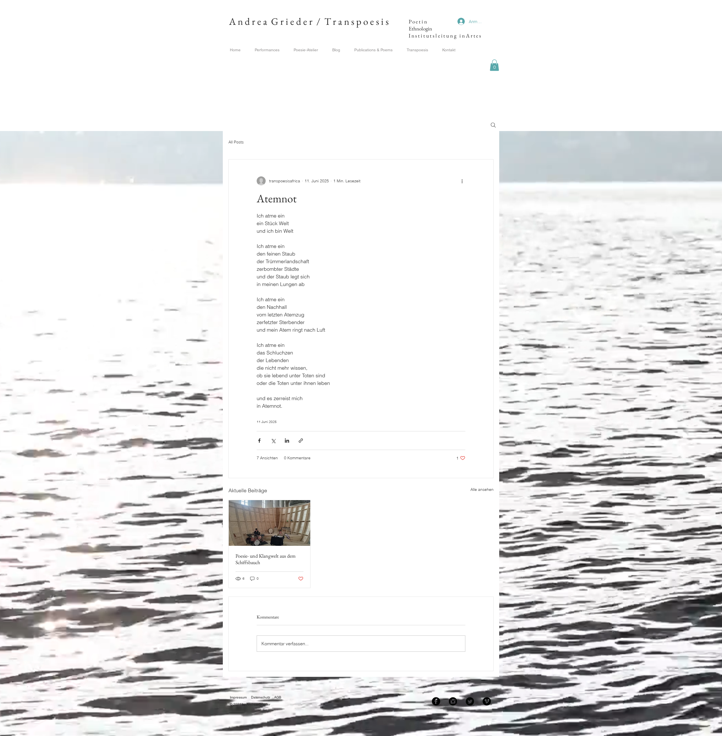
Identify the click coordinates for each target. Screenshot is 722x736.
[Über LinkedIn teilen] (287, 440)
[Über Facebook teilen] (259, 440)
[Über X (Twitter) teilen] (273, 440)
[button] (494, 65)
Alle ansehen (482, 489)
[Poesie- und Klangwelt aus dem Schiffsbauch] (269, 523)
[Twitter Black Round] (470, 701)
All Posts (236, 142)
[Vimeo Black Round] (487, 701)
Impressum (238, 697)
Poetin (417, 21)
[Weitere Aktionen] (462, 181)
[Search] (493, 125)
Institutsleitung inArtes (446, 35)
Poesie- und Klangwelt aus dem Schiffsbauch (265, 559)
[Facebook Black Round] (436, 701)
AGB (277, 697)
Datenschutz (260, 697)
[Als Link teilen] (300, 440)
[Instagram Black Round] (453, 701)
